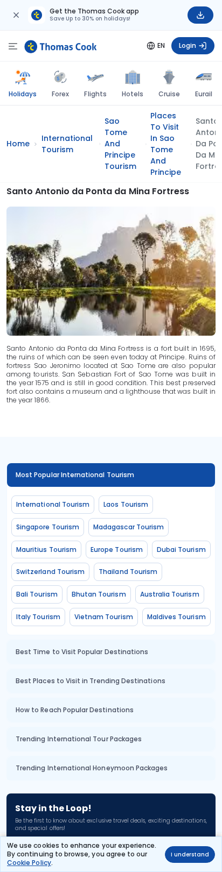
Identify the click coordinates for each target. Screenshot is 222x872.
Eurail (203, 93)
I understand (190, 854)
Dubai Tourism (181, 549)
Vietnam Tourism (103, 616)
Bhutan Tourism (99, 594)
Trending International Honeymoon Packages (92, 767)
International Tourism (52, 504)
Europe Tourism (117, 549)
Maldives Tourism (176, 616)
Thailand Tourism (128, 571)
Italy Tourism (38, 616)
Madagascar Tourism (128, 526)
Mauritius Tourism (46, 549)
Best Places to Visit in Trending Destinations (90, 680)
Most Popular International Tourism (75, 474)
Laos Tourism (125, 504)
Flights (95, 93)
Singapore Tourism (47, 526)
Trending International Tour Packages (79, 738)
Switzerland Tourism (50, 571)
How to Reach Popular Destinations (75, 709)
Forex (60, 93)
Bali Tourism (37, 594)
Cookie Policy (29, 862)
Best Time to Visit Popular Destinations (82, 651)
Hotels (132, 93)
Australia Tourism (169, 594)
